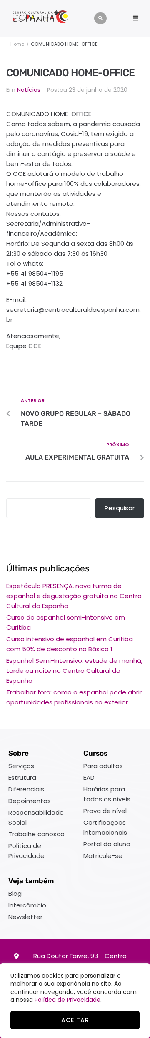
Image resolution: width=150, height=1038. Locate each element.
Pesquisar (120, 508)
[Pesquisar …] (100, 18)
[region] (75, 1000)
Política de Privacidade (67, 1000)
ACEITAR (75, 1020)
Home (17, 44)
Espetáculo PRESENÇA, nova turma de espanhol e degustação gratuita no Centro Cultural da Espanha (74, 595)
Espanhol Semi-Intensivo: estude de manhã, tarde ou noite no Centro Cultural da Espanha (74, 670)
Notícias (28, 90)
